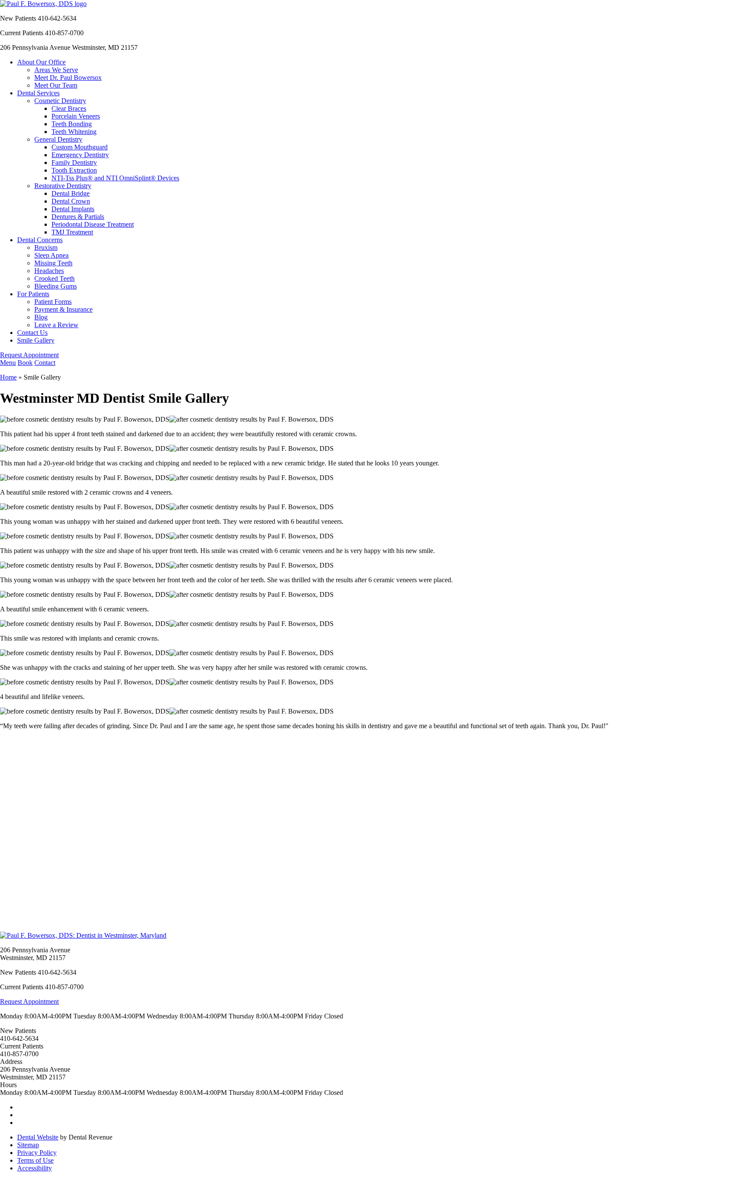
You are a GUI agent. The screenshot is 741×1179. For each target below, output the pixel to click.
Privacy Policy (37, 1152)
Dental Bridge (70, 193)
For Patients (33, 294)
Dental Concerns (40, 239)
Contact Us (32, 332)
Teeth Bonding (71, 124)
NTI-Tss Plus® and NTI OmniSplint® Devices (115, 178)
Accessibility (34, 1168)
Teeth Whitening (73, 131)
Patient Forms (53, 301)
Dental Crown (70, 201)
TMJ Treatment (72, 232)
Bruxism (45, 247)
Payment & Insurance (63, 309)
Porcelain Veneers (75, 116)
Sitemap (28, 1145)
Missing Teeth (53, 263)
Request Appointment (29, 355)
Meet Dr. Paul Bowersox (68, 77)
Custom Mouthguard (79, 147)
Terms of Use (35, 1160)
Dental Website (37, 1137)
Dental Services (38, 93)
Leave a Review (56, 324)
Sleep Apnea (51, 255)
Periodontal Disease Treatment (92, 224)
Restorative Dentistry (62, 185)
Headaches (49, 270)
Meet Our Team (55, 85)
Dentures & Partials (77, 216)
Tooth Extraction (74, 170)
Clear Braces (68, 108)
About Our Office (41, 62)
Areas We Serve (56, 69)
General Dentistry (58, 139)
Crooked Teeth (54, 278)
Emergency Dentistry (80, 154)
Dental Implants (72, 209)
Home (8, 377)
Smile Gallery (35, 340)
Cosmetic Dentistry (60, 100)
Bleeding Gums (55, 286)
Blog (41, 317)
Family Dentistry (74, 162)
